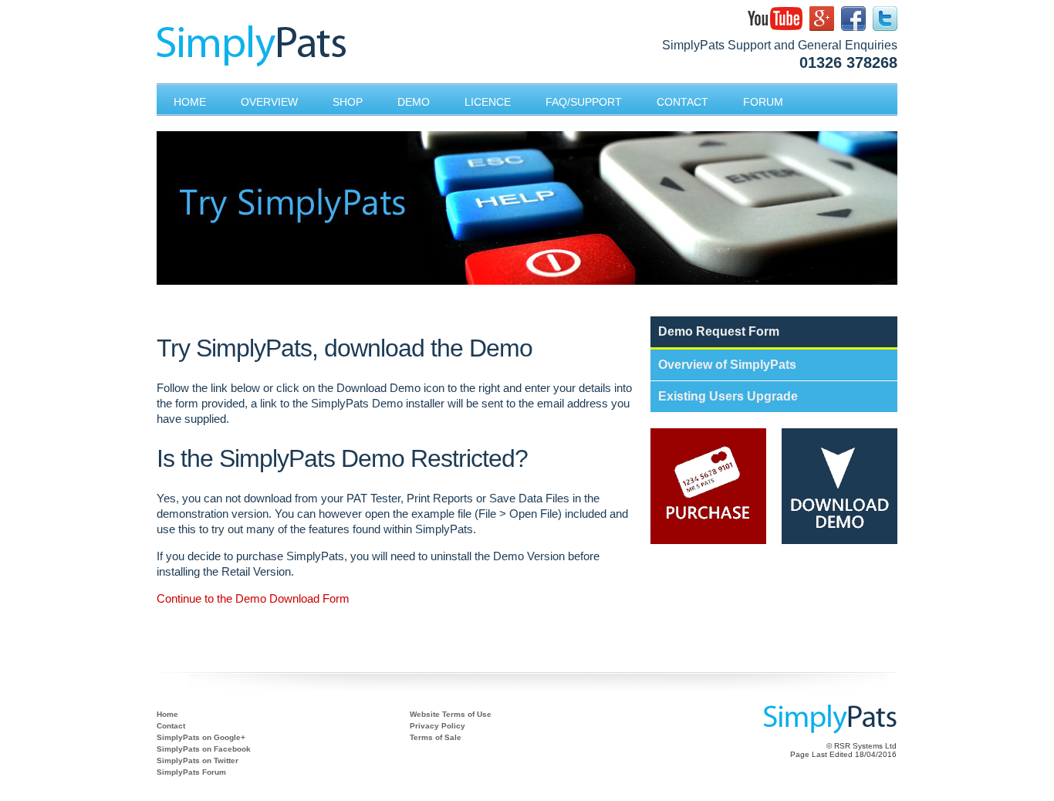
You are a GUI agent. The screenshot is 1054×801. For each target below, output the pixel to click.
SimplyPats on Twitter (197, 760)
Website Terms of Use (451, 714)
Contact (171, 726)
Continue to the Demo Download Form (253, 598)
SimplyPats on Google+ (201, 737)
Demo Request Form (718, 331)
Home (167, 714)
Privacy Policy (437, 726)
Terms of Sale (435, 737)
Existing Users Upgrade (728, 396)
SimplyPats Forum (191, 772)
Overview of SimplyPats (727, 364)
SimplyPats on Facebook (204, 749)
